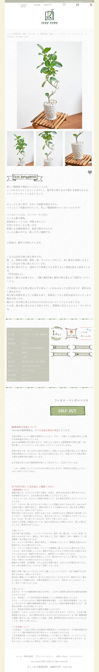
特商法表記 (28, 656)
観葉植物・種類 (46, 33)
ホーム (19, 656)
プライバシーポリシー (44, 656)
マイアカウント (76, 656)
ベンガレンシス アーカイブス (70, 33)
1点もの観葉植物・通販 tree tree (21, 33)
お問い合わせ (62, 656)
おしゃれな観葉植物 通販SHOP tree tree (49, 666)
